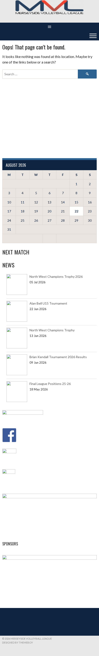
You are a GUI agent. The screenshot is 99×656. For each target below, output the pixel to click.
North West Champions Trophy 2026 (56, 276)
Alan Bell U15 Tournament (48, 303)
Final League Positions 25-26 (50, 384)
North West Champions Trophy (52, 330)
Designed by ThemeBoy (17, 642)
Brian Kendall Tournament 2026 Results (58, 357)
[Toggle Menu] (93, 36)
